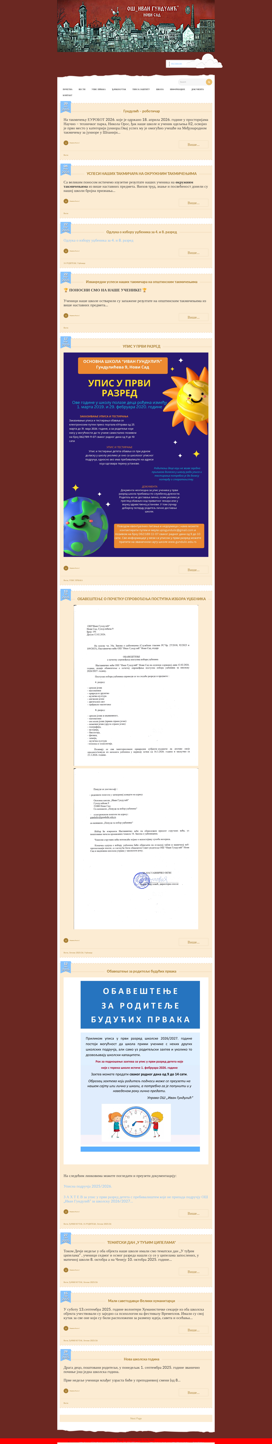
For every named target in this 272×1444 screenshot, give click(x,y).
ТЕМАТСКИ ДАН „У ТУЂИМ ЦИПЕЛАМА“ (141, 1242)
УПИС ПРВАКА (99, 89)
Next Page (136, 1418)
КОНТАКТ (67, 95)
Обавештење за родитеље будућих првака (141, 971)
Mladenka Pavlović (74, 143)
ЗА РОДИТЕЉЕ (70, 263)
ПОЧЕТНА (67, 89)
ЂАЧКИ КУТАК (119, 89)
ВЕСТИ (82, 89)
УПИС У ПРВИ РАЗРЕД (141, 346)
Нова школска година (141, 1359)
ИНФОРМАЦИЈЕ (177, 89)
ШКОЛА (160, 89)
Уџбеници (81, 263)
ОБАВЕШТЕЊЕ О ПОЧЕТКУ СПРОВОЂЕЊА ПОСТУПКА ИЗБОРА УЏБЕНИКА (141, 599)
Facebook (176, 63)
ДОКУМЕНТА (197, 89)
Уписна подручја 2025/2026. (88, 1186)
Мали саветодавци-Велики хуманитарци (141, 1301)
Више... (194, 144)
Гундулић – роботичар (141, 111)
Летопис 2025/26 (76, 952)
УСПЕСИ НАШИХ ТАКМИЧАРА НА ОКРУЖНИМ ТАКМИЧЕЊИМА (142, 173)
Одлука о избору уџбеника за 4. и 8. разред (141, 232)
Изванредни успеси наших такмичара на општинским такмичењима (141, 282)
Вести (66, 155)
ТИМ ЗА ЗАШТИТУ (141, 89)
